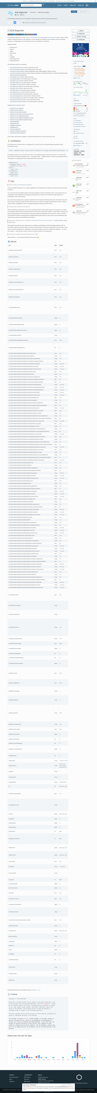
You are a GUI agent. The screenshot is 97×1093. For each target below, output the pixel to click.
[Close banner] (95, 1)
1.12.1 (75, 76)
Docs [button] (60, 5)
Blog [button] (10, 1079)
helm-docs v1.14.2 (35, 990)
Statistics (12, 1081)
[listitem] (77, 151)
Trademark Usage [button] (90, 1089)
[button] (80, 50)
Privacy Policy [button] (50, 1091)
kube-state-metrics (52, 37)
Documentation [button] (13, 1077)
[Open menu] (88, 11)
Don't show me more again (67, 1084)
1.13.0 (75, 72)
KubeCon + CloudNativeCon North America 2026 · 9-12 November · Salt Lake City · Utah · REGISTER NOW (48, 1)
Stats (66, 5)
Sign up (73, 5)
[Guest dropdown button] (87, 5)
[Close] (73, 1085)
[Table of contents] (9, 30)
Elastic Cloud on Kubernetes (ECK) (31, 37)
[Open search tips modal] (43, 4)
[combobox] (31, 5)
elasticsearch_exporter (25, 184)
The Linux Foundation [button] (11, 1089)
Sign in (81, 5)
